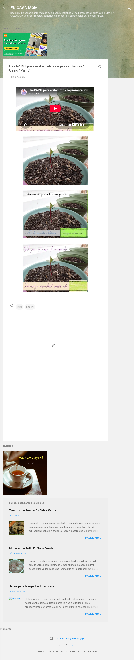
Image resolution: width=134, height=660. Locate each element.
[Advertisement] (120, 72)
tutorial (30, 306)
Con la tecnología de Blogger (69, 638)
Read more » (93, 538)
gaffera (75, 645)
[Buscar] (129, 9)
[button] (99, 66)
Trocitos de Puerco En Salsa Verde (32, 510)
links (19, 306)
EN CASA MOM (24, 8)
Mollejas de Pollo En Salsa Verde (31, 548)
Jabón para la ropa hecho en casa (31, 586)
